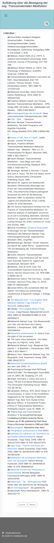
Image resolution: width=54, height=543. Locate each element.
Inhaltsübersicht (13, 533)
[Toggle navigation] (6, 15)
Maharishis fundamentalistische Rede (27, 363)
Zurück (22, 504)
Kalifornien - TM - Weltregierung (25, 481)
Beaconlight (15, 427)
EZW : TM (14, 119)
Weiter (32, 504)
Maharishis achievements (22, 333)
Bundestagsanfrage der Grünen (25, 113)
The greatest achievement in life (25, 430)
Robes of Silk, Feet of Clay (23, 137)
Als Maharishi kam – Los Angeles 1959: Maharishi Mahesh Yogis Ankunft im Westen (28, 303)
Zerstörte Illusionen (37, 227)
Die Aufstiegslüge (18, 487)
